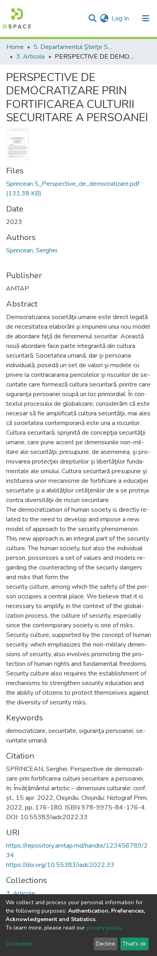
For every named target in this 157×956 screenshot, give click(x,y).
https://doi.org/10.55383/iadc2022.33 (60, 864)
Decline (105, 944)
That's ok (134, 944)
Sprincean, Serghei (31, 250)
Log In (121, 18)
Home (15, 47)
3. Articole (30, 56)
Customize (19, 944)
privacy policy (104, 928)
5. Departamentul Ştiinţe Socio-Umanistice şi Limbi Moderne (73, 47)
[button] (104, 18)
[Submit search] (92, 18)
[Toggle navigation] (145, 18)
